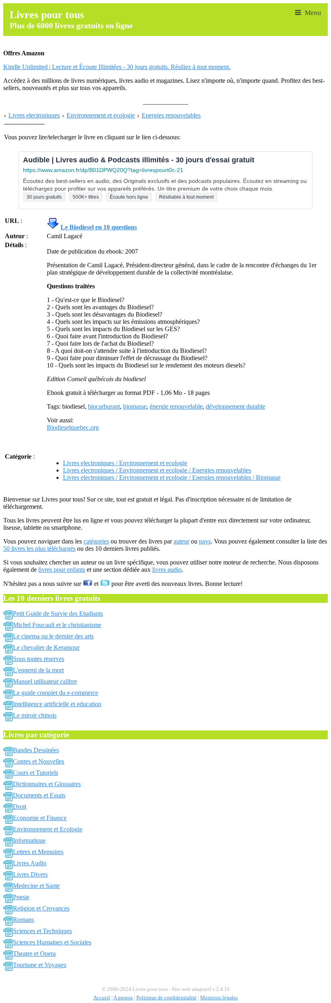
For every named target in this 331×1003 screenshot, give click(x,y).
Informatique (29, 840)
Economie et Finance (40, 817)
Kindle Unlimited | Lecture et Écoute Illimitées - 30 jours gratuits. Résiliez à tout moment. (116, 66)
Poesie (21, 897)
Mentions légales (219, 998)
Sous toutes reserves (38, 658)
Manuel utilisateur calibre (45, 681)
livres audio (167, 569)
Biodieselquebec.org (73, 427)
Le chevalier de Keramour (46, 647)
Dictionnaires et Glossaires (47, 784)
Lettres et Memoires (38, 851)
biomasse (135, 406)
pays (205, 541)
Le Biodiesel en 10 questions (99, 227)
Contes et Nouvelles (38, 761)
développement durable (235, 406)
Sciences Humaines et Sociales (52, 942)
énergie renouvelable (176, 406)
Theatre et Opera (34, 953)
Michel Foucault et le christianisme (57, 624)
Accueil (101, 998)
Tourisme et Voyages (39, 964)
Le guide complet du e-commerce (55, 692)
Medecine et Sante (36, 885)
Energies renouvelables (171, 115)
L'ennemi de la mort (38, 670)
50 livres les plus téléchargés (39, 548)
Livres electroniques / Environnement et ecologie (125, 463)
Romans (23, 919)
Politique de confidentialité (166, 998)
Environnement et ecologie (101, 115)
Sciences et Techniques (42, 930)
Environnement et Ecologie (47, 829)
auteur (181, 541)
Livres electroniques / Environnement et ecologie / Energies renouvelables (157, 470)
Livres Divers (30, 874)
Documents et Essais (39, 795)
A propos (123, 998)
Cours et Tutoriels (35, 772)
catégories (96, 541)
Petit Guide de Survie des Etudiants (58, 613)
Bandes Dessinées (36, 750)
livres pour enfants (61, 569)
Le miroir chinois (35, 715)
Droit (19, 806)
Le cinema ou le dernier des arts (53, 636)
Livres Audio (29, 863)
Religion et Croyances (41, 908)
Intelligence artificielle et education (57, 704)
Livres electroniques (34, 115)
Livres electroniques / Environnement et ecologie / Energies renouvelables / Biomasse (172, 477)
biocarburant (104, 406)
